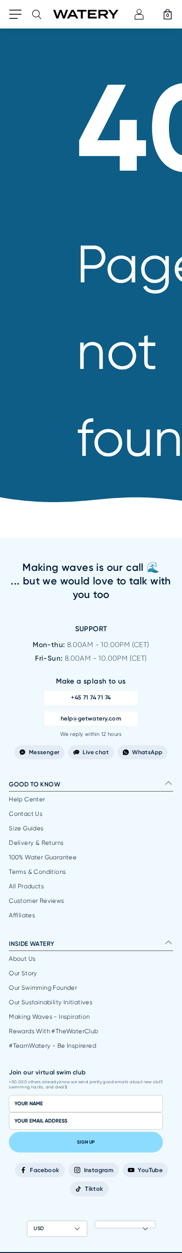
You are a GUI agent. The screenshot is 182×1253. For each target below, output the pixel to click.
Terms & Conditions (37, 871)
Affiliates (22, 915)
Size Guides (26, 828)
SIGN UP (86, 1142)
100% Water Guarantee (43, 857)
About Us (22, 958)
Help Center (27, 799)
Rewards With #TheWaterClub (53, 1031)
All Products (26, 886)
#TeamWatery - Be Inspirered (52, 1045)
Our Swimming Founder (43, 987)
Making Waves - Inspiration (49, 1016)
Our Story (23, 973)
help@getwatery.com (91, 718)
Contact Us (25, 813)
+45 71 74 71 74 (91, 697)
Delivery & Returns (36, 842)
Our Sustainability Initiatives (50, 1002)
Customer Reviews (36, 900)
